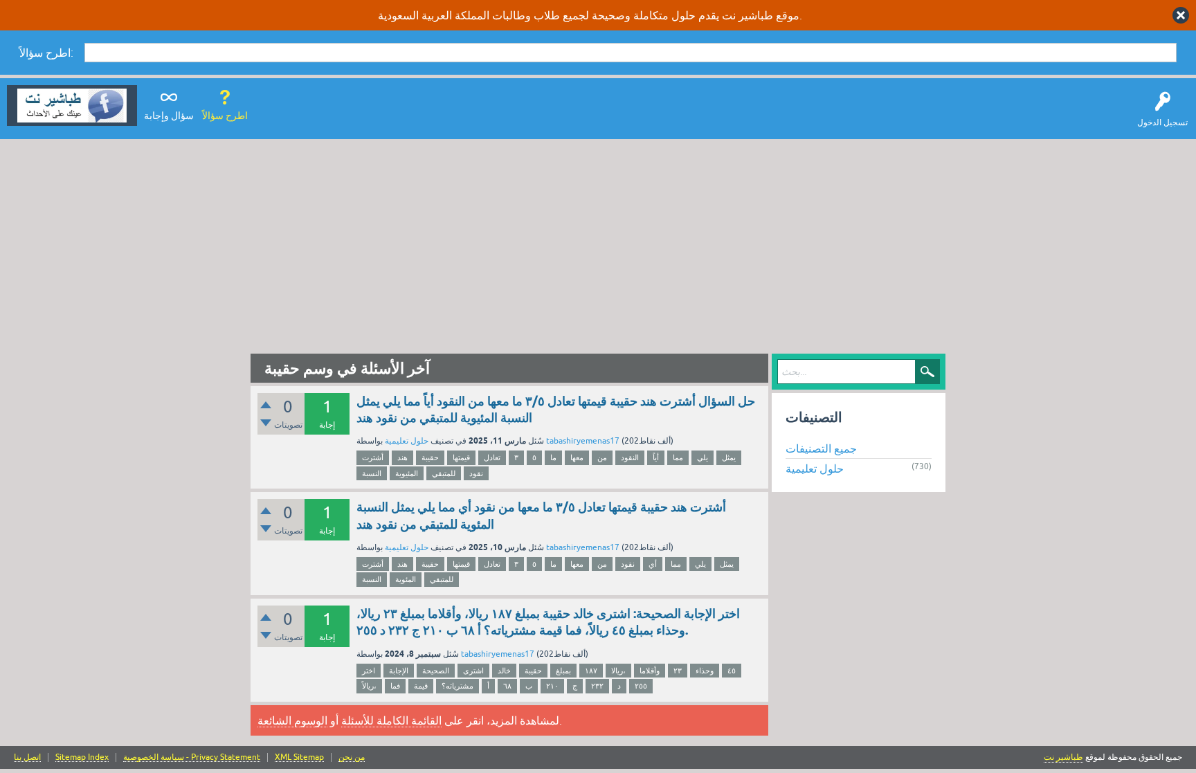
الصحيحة (435, 670)
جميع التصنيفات (821, 448)
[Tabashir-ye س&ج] (72, 105)
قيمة (421, 686)
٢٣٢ (597, 686)
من (602, 457)
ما (553, 457)
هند (402, 457)
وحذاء (705, 670)
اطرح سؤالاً (225, 115)
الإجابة (398, 670)
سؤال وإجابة (169, 115)
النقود (630, 457)
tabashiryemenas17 (582, 441)
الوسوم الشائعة (292, 720)
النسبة (371, 473)
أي (653, 564)
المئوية (405, 579)
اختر (368, 670)
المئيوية (406, 473)
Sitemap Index (82, 757)
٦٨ (507, 686)
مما (678, 457)
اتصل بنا (27, 757)
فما (395, 686)
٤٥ (731, 670)
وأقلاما (650, 670)
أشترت (372, 457)
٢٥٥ (641, 686)
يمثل (729, 457)
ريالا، (618, 670)
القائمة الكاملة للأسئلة (391, 720)
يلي (702, 457)
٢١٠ (552, 686)
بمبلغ (563, 670)
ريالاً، (369, 686)
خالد (504, 670)
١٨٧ (591, 670)
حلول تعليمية (406, 441)
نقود (476, 473)
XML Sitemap (299, 757)
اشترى (473, 670)
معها (576, 457)
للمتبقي (443, 473)
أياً (656, 457)
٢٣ (677, 670)
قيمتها (461, 457)
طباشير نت (1063, 757)
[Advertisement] (598, 243)
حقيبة (430, 457)
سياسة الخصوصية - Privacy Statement (191, 757)
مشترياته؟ (457, 686)
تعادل (492, 457)
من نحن (351, 757)
